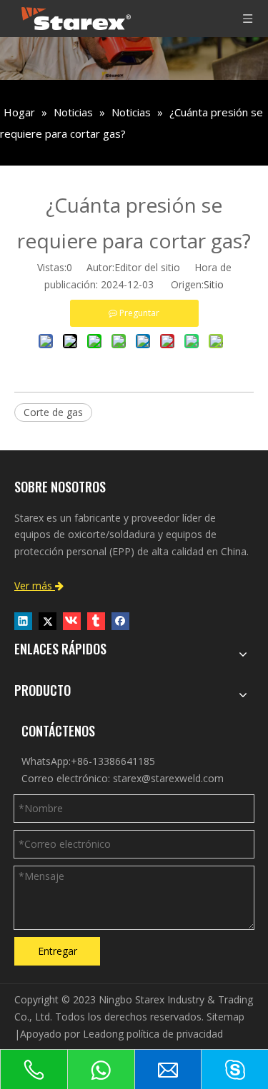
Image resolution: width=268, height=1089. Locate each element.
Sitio (214, 284)
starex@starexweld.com (168, 778)
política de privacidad (174, 1033)
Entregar (57, 951)
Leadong (103, 1033)
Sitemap (225, 1016)
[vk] (72, 621)
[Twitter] (47, 621)
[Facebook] (120, 621)
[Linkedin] (23, 621)
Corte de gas (53, 412)
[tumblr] (96, 621)
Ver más (39, 585)
